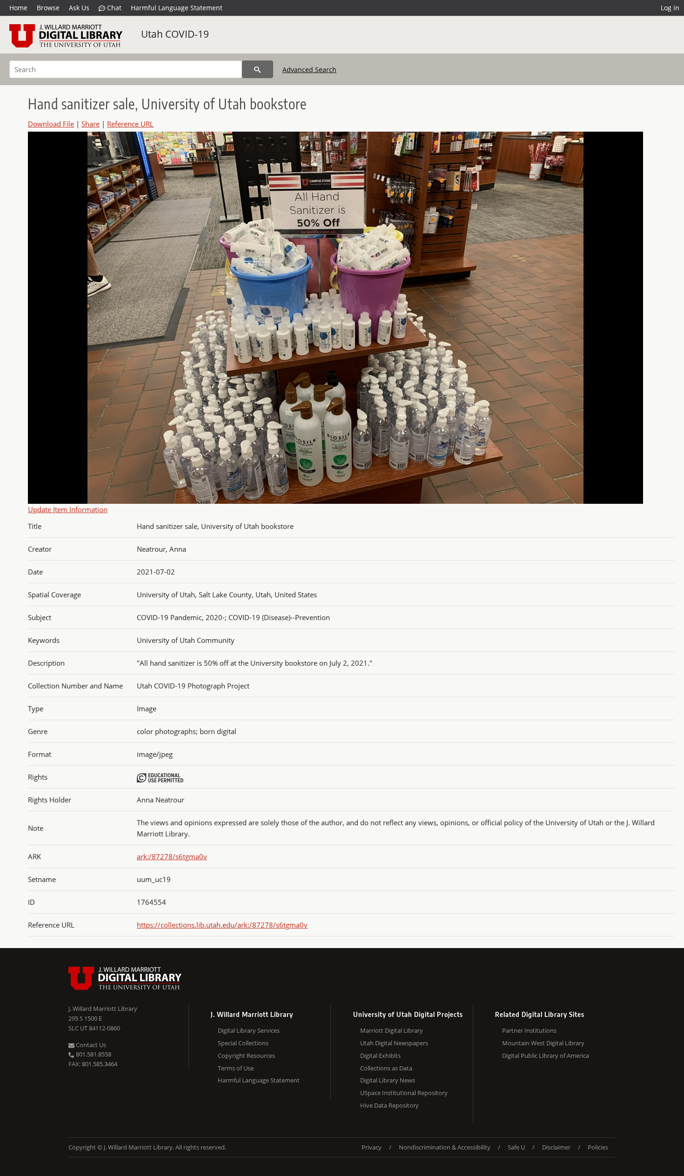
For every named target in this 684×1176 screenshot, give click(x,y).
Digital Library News (387, 1080)
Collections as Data (386, 1068)
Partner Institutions (529, 1030)
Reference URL (130, 123)
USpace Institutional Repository (404, 1093)
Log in (670, 7)
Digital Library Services (249, 1030)
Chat (113, 7)
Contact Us (90, 1045)
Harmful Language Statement (176, 7)
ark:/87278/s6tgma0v (172, 856)
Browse (48, 7)
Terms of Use (236, 1068)
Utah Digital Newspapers (394, 1043)
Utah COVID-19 (175, 33)
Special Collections (243, 1043)
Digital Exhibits (380, 1055)
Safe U (516, 1147)
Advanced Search (309, 69)
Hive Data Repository (389, 1105)
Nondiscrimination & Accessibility (444, 1147)
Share (90, 123)
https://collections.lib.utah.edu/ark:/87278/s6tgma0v (222, 924)
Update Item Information (67, 509)
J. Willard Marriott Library (102, 1008)
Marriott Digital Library (391, 1030)
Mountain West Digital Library (543, 1043)
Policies (598, 1147)
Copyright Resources (246, 1055)
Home (18, 7)
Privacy (372, 1147)
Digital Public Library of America (545, 1055)
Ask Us (79, 7)
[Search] (257, 69)
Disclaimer (556, 1147)
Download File (51, 123)
